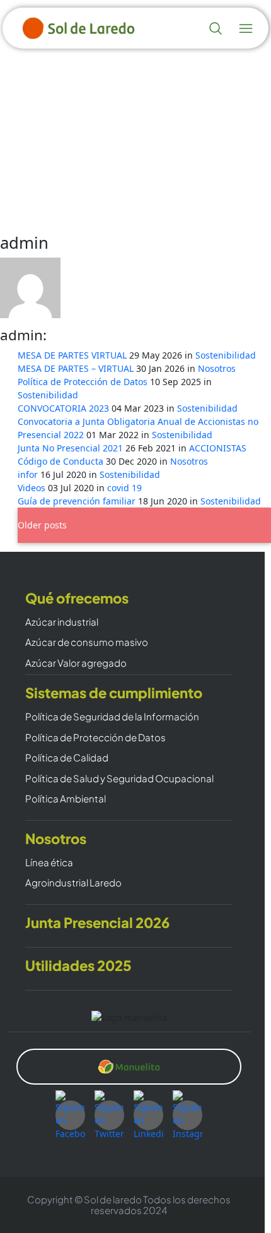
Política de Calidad (66, 758)
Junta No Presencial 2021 (71, 448)
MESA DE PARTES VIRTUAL (73, 355)
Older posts (42, 525)
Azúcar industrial (61, 622)
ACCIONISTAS (217, 448)
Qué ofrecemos (77, 598)
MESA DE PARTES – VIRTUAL (77, 368)
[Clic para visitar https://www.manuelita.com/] (128, 1067)
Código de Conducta (62, 461)
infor (29, 474)
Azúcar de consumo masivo (86, 642)
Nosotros (217, 368)
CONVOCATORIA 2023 (65, 408)
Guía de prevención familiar (78, 501)
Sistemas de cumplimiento (113, 692)
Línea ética (49, 862)
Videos (33, 488)
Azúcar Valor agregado (76, 663)
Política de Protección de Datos (84, 382)
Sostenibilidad (225, 355)
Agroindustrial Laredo (73, 883)
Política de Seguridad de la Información (112, 717)
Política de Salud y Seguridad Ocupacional (119, 778)
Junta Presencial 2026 (97, 922)
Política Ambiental (65, 799)
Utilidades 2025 (78, 965)
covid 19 (124, 488)
